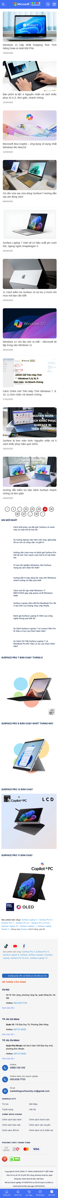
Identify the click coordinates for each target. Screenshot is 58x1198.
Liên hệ (32, 1109)
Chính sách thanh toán (39, 1119)
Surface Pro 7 (7, 923)
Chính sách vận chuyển (39, 1125)
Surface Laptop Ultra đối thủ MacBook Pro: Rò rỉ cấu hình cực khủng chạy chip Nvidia (34, 604)
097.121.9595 (20, 1029)
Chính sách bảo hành (11, 1119)
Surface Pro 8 (45, 920)
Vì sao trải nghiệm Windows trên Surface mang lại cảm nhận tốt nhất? (32, 566)
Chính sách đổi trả (10, 1130)
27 (24, 514)
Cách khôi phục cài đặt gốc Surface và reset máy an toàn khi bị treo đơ (34, 528)
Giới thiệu (33, 1104)
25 (51, 509)
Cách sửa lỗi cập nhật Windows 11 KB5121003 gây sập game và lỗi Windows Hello (33, 593)
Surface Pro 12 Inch (40, 923)
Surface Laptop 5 (29, 920)
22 (32, 509)
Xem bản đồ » (8, 1008)
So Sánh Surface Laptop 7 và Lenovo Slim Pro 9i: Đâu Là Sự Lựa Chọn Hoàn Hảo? (34, 629)
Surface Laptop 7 (27, 926)
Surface (24, 929)
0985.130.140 (17, 1067)
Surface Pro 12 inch (19, 958)
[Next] (42, 514)
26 (17, 514)
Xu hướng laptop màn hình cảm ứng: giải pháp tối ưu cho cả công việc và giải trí (34, 541)
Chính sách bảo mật (11, 1125)
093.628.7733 (20, 1003)
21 (26, 509)
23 (39, 509)
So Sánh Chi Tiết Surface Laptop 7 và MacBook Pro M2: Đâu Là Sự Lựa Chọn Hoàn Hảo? (34, 643)
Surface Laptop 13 (9, 926)
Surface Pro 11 (22, 923)
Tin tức (5, 1104)
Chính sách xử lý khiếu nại (41, 1130)
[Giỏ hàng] (54, 4)
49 (36, 514)
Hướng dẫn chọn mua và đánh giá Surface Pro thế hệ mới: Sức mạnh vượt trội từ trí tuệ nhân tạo (34, 555)
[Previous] (7, 509)
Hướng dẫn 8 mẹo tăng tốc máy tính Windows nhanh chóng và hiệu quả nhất (34, 579)
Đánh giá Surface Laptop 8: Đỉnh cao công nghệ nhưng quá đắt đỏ (33, 617)
